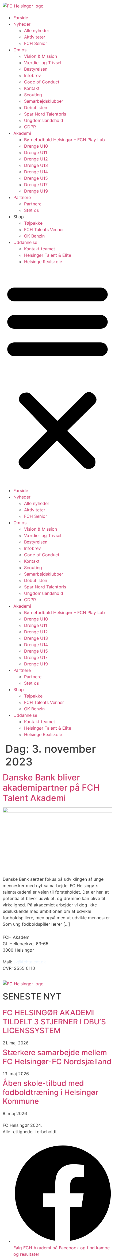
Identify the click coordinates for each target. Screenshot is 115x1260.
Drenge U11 (35, 152)
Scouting (33, 94)
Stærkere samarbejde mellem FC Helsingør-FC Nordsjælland (57, 1057)
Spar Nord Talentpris (45, 114)
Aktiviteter (34, 37)
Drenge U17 (36, 184)
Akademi (22, 133)
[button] (57, 376)
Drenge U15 (36, 178)
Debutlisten (35, 107)
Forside (20, 17)
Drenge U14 (36, 171)
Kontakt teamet (39, 248)
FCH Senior (35, 43)
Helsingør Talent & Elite (47, 255)
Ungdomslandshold (43, 120)
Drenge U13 (36, 165)
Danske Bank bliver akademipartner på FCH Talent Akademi (51, 787)
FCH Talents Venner (44, 229)
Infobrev (32, 75)
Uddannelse (25, 242)
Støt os (31, 210)
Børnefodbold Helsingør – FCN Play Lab (64, 139)
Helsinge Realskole (43, 261)
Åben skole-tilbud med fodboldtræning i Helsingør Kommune (50, 1092)
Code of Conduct (41, 82)
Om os (19, 49)
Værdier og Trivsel (42, 62)
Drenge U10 (36, 146)
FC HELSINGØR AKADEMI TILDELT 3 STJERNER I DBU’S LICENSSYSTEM (54, 1021)
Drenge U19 (36, 191)
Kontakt (32, 88)
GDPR (30, 126)
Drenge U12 (36, 159)
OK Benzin (34, 236)
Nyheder (21, 24)
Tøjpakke (33, 223)
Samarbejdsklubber (43, 101)
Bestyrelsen (35, 69)
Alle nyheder (36, 30)
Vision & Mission (40, 56)
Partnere (22, 197)
